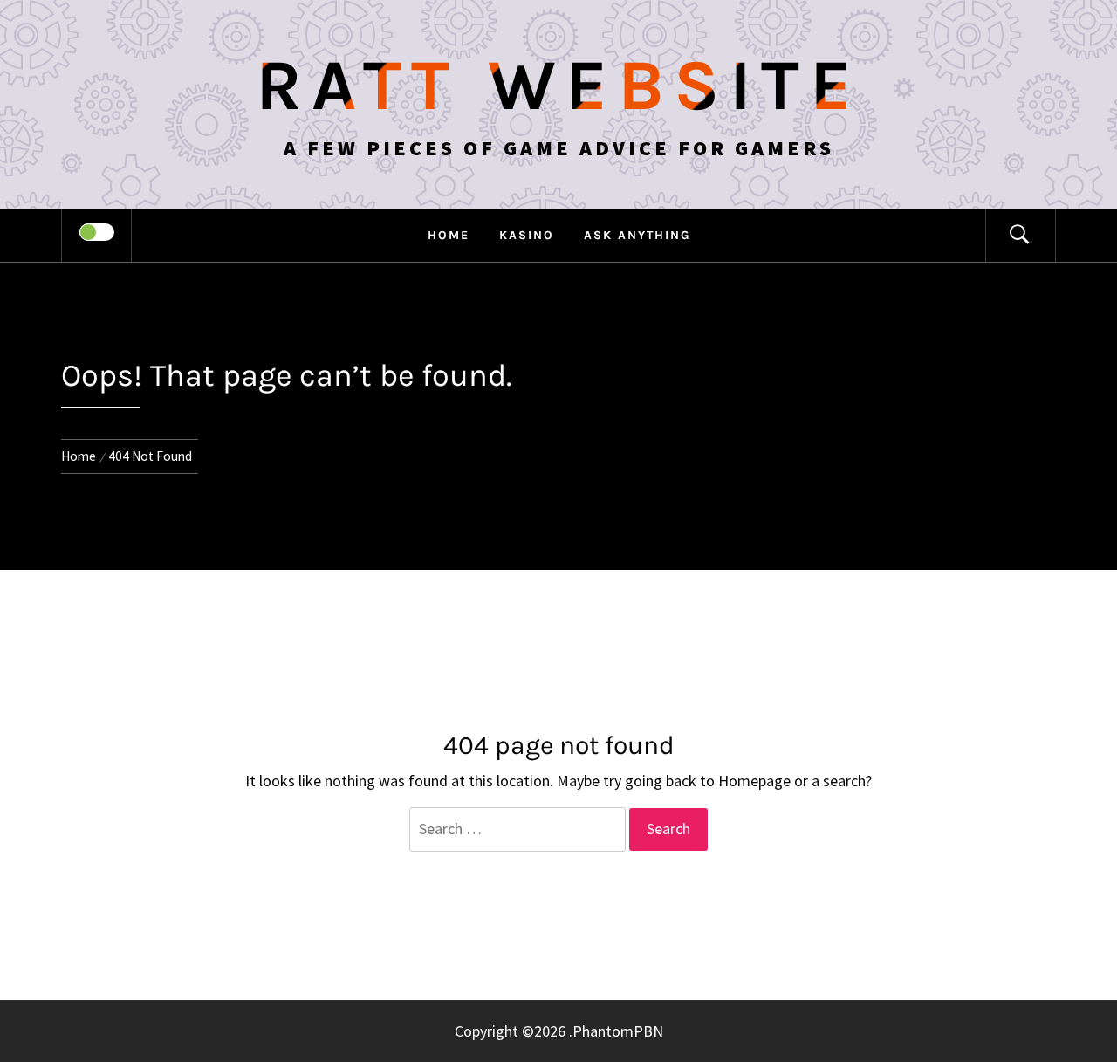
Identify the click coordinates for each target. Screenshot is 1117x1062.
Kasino (526, 235)
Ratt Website (559, 85)
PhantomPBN (617, 1031)
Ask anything (637, 235)
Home (448, 235)
